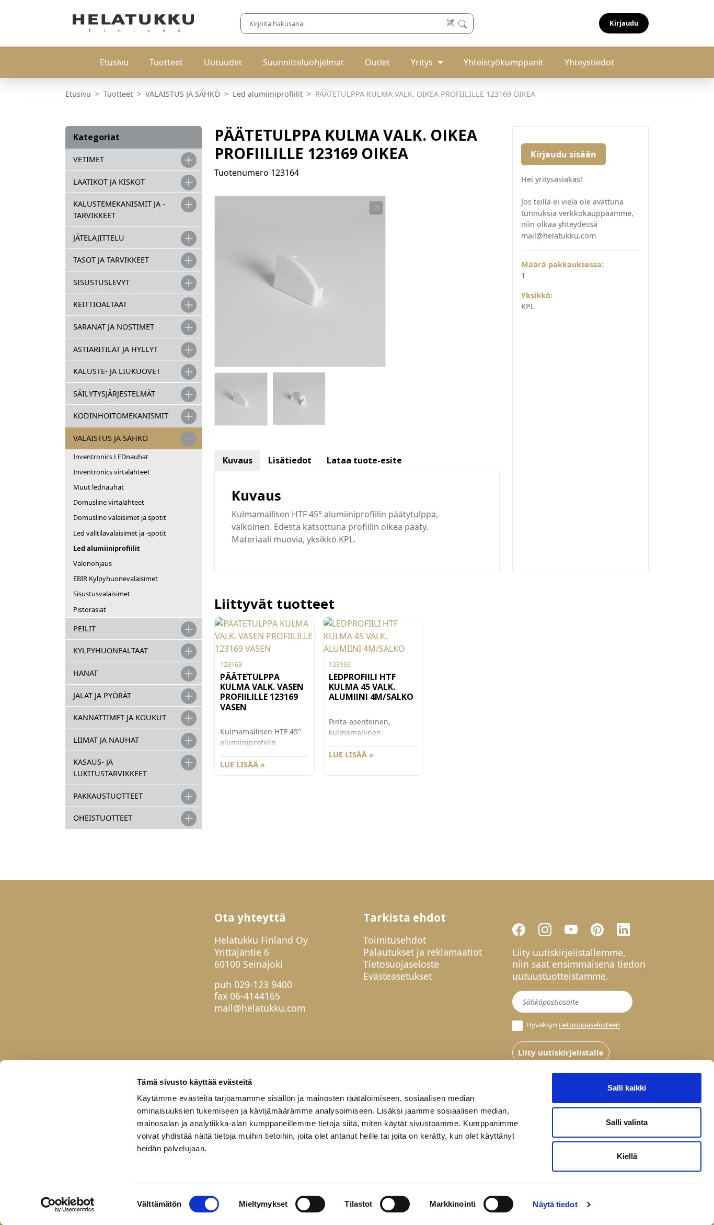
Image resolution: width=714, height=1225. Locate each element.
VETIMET (88, 159)
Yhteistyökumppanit (504, 62)
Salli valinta (627, 1122)
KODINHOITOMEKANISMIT (120, 416)
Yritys (422, 62)
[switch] (310, 1204)
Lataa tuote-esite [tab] (364, 460)
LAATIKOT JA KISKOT (109, 182)
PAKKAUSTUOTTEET (108, 796)
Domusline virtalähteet (108, 502)
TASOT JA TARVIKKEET (111, 260)
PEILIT (84, 628)
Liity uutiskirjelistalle (561, 1052)
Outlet (377, 62)
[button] (376, 208)
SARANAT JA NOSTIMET (113, 327)
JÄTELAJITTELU (98, 238)
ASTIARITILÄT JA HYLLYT (115, 349)
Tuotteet (166, 62)
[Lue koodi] (451, 23)
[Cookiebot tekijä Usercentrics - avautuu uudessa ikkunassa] (67, 1204)
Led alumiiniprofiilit (268, 94)
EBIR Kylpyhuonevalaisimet (115, 578)
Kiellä (627, 1156)
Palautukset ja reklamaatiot (422, 952)
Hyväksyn (572, 1024)
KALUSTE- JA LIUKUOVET (116, 371)
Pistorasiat (89, 609)
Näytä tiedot (555, 1204)
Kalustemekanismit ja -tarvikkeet (119, 209)
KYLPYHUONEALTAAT (110, 650)
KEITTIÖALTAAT (100, 304)
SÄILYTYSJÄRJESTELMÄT (114, 394)
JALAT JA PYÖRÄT (102, 695)
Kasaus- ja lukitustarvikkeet (110, 767)
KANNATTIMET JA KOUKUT (119, 717)
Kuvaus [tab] (237, 460)
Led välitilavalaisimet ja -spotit (119, 533)
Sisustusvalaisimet (101, 593)
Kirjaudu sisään (563, 154)
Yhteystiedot (589, 62)
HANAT (85, 673)
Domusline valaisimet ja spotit (119, 517)
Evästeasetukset (397, 976)
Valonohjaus (92, 563)
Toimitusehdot (394, 940)
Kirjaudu (623, 23)
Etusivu (114, 62)
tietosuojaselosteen (589, 1025)
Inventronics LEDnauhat (110, 456)
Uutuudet (223, 62)
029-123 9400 (263, 984)
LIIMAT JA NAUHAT (106, 740)
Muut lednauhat (98, 487)
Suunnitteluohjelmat (303, 62)
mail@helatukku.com (259, 1008)
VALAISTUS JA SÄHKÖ (182, 94)
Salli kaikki (626, 1087)
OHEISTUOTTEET (102, 818)
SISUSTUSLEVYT (101, 282)
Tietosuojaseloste (401, 964)
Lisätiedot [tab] (290, 460)
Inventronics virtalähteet (111, 472)
